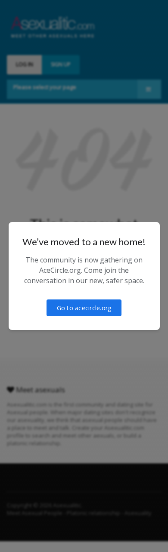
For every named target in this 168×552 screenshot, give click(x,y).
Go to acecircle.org (84, 308)
